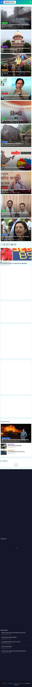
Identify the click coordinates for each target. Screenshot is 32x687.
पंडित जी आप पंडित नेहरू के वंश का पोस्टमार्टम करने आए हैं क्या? (14, 632)
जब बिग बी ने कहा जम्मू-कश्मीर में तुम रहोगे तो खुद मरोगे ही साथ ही (14, 651)
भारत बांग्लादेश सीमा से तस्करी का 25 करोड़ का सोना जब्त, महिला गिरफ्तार (13, 263)
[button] (30, 2)
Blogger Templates (12, 683)
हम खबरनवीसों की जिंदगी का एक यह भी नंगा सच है (11, 641)
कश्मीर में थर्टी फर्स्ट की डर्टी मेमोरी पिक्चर (9, 637)
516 (12, 244)
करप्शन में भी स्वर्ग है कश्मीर (7, 646)
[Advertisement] (16, 283)
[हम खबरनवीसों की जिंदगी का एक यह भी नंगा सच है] (4, 452)
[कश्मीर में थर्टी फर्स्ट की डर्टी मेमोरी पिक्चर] (4, 446)
